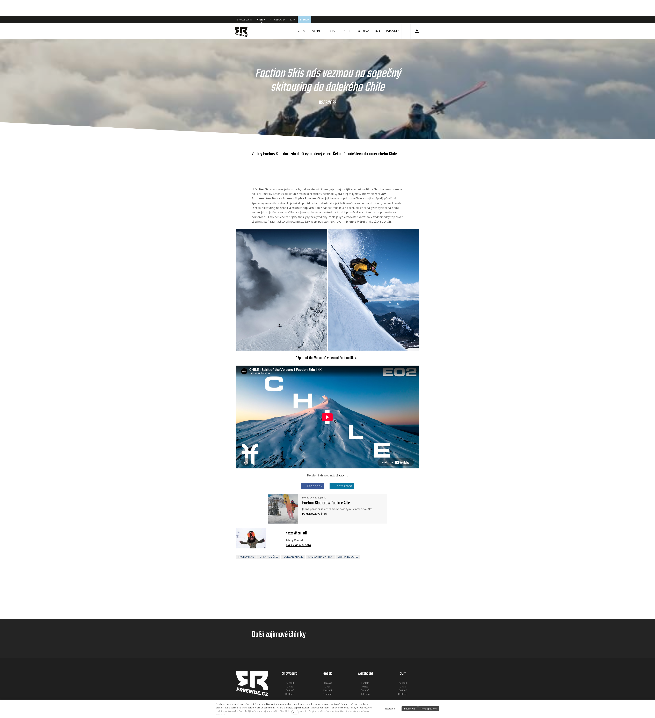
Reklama (289, 693)
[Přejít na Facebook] (285, 698)
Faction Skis (246, 556)
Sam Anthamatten (320, 556)
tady (342, 475)
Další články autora (298, 545)
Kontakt (290, 682)
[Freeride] (244, 31)
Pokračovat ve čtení (314, 514)
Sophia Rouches (348, 556)
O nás (290, 686)
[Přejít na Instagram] (294, 698)
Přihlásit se (416, 31)
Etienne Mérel (269, 556)
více (295, 712)
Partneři (290, 690)
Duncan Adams (293, 556)
